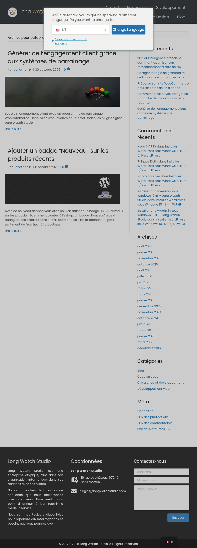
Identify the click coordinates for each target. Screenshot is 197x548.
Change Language (128, 29)
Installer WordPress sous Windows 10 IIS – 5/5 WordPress (161, 151)
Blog (181, 17)
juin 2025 (143, 282)
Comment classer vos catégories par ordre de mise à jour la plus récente (162, 98)
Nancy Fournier (148, 176)
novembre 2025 (149, 258)
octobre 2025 (147, 264)
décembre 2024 (149, 306)
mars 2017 (145, 342)
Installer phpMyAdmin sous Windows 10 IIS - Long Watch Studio (158, 195)
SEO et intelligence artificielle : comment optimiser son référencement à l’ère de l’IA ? (160, 62)
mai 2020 (144, 330)
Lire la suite (13, 129)
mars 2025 (145, 294)
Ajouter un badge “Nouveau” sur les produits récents (58, 155)
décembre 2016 (149, 348)
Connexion (145, 411)
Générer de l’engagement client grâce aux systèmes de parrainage (62, 57)
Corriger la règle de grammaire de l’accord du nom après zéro (161, 75)
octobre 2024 (147, 318)
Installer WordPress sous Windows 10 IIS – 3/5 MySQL (161, 221)
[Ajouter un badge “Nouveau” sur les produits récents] (62, 189)
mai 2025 (144, 288)
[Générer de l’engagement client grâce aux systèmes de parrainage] (62, 91)
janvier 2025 (146, 300)
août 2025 (144, 270)
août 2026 (144, 246)
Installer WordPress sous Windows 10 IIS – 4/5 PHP (161, 202)
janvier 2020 (146, 336)
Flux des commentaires (155, 423)
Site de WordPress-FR (153, 429)
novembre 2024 (149, 312)
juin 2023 (143, 324)
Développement (169, 7)
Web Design (158, 17)
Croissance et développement (160, 382)
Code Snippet (147, 376)
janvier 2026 (146, 252)
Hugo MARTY (146, 146)
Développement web (153, 388)
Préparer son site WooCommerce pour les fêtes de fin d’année (163, 85)
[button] (178, 517)
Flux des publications (153, 417)
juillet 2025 (145, 276)
